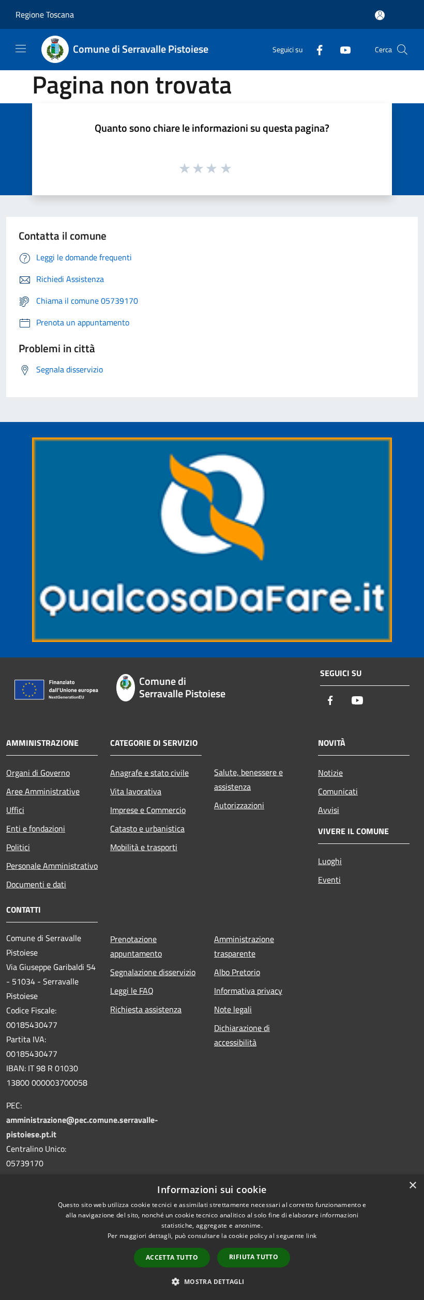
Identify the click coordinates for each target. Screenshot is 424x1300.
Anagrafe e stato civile (149, 772)
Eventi (329, 879)
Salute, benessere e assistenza (248, 779)
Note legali (233, 1009)
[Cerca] (402, 49)
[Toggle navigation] (20, 48)
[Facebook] (315, 49)
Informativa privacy (248, 990)
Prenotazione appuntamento (136, 946)
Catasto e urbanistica (147, 828)
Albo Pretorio (237, 972)
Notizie (330, 772)
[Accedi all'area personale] (380, 15)
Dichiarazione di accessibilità (242, 1035)
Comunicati (338, 791)
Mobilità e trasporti (143, 847)
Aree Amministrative (43, 791)
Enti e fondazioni (35, 828)
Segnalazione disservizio (152, 972)
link (311, 1235)
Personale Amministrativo (52, 865)
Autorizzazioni (239, 805)
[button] (211, 1281)
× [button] (412, 1185)
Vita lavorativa (135, 791)
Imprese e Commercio (148, 810)
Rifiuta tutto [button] (253, 1256)
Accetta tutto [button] (172, 1257)
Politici (18, 847)
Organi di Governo (38, 772)
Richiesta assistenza (145, 1009)
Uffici (15, 810)
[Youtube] (341, 49)
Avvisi (328, 810)
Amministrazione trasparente (244, 946)
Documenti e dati (36, 884)
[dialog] (212, 1237)
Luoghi (330, 861)
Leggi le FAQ (132, 990)
